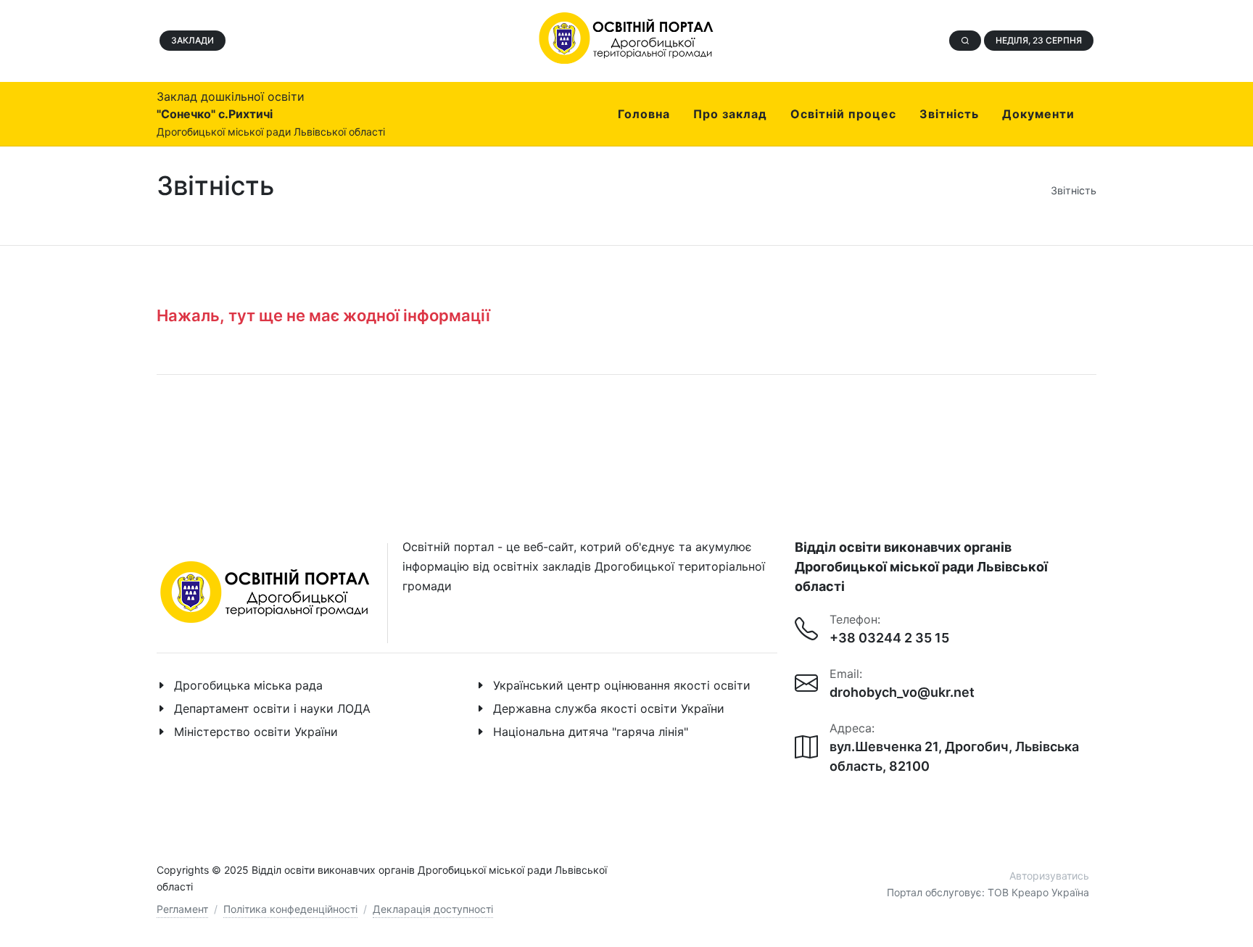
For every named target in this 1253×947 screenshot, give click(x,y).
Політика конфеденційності (290, 909)
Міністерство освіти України (256, 731)
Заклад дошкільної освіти (271, 113)
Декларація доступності (433, 909)
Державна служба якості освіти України (608, 708)
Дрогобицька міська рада (248, 685)
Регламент (182, 909)
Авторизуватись (1049, 875)
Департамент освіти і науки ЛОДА (272, 708)
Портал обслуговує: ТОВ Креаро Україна (988, 892)
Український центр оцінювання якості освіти (621, 685)
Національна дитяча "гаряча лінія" (590, 731)
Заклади (192, 40)
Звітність (1073, 190)
